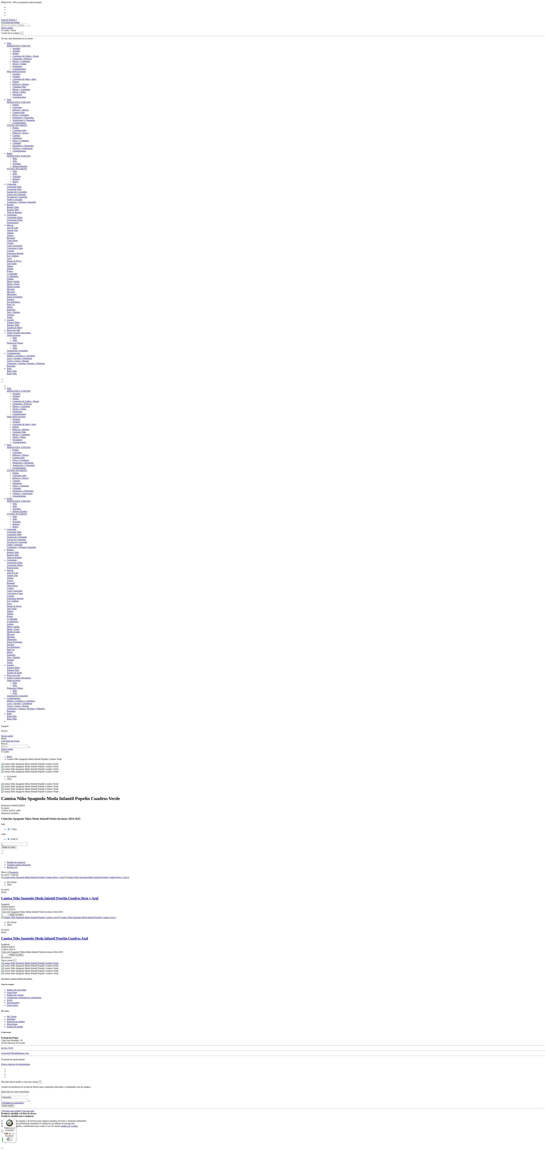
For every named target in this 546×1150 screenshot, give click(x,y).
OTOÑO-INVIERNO (17, 125)
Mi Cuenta (11, 1016)
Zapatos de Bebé (14, 327)
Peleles (16, 53)
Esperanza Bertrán (15, 253)
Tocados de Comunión (17, 197)
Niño (15, 158)
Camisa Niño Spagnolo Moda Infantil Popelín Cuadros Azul (44, 938)
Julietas (10, 268)
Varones (10, 315)
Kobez (10, 271)
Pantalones (17, 66)
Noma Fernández (14, 297)
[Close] (2, 381)
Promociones (12, 222)
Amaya (10, 235)
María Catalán (13, 281)
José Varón (12, 263)
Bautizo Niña (13, 207)
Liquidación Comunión (17, 350)
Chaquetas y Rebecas (22, 58)
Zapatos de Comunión (17, 192)
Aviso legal (12, 992)
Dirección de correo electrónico (15, 1092)
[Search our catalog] (29, 747)
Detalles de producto (16, 862)
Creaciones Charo (15, 248)
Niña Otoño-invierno (16, 71)
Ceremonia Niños (15, 220)
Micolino (11, 292)
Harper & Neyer (14, 261)
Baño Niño (12, 373)
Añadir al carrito (8, 847)
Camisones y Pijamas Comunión (21, 202)
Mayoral (10, 289)
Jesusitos (16, 48)
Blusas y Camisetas (21, 61)
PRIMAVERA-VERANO (19, 46)
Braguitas (11, 366)
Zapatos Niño (13, 325)
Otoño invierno (13, 335)
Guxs (9, 258)
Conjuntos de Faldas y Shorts (26, 56)
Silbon (10, 307)
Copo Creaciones (14, 245)
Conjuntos (17, 107)
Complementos (19, 69)
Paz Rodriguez (13, 302)
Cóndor (10, 243)
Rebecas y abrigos (21, 84)
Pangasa (10, 299)
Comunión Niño (14, 189)
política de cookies (69, 1126)
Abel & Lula (12, 228)
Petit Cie (11, 304)
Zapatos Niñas (13, 322)
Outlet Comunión (14, 199)
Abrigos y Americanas (23, 148)
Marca (4, 872)
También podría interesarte (19, 865)
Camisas (16, 135)
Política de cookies (15, 995)
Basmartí (11, 238)
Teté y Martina (13, 312)
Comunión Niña (14, 187)
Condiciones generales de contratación (24, 997)
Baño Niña (12, 371)
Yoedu (10, 317)
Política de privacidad (16, 990)
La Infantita (12, 274)
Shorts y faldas (19, 92)
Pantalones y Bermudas (23, 117)
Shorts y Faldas (19, 64)
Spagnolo (11, 309)
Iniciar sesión (7, 736)
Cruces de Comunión (16, 194)
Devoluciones (13, 1002)
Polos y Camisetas (21, 115)
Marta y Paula (13, 284)
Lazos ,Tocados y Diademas (19, 358)
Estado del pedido (15, 1027)
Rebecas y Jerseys (21, 110)
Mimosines (12, 294)
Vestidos (16, 51)
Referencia (6, 805)
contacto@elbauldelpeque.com (15, 1053)
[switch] (9, 1139)
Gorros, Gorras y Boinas (18, 361)
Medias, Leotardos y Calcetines (21, 356)
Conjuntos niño (19, 130)
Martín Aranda (13, 286)
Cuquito (10, 251)
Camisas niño (19, 112)
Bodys (15, 181)
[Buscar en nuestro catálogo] (29, 25)
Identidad (11, 1019)
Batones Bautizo (20, 166)
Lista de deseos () (9, 19)
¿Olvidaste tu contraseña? (12, 1103)
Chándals (17, 143)
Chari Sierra (12, 240)
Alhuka (10, 233)
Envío (9, 1000)
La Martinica (12, 276)
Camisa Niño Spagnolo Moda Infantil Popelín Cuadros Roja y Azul (49, 898)
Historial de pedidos (16, 1021)
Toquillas (17, 163)
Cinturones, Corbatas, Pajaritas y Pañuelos (26, 363)
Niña (15, 161)
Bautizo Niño (13, 210)
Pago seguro (12, 1005)
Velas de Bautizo (14, 212)
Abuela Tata (12, 230)
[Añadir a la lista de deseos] (2, 850)
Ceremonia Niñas (14, 217)
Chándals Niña (19, 87)
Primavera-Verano (15, 343)
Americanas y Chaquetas (24, 120)
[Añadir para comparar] (2, 853)
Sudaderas (17, 138)
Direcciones (12, 1024)
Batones (16, 179)
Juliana (10, 266)
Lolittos (10, 279)
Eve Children (13, 256)
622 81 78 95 (7, 1048)
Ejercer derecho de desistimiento (15, 1064)
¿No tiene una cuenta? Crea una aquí (17, 1111)
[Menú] (14, 1119)
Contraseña (6, 1097)
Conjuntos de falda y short (24, 79)
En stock (5, 875)
